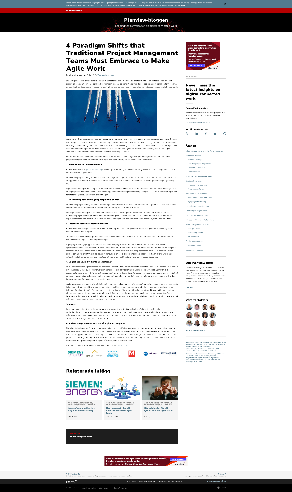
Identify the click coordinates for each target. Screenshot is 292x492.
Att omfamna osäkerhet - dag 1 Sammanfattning (82, 407)
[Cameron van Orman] (197, 318)
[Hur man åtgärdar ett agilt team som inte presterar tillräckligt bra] (122, 388)
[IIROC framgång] (94, 354)
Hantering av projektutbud (196, 211)
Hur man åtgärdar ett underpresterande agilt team (120, 408)
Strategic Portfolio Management (199, 176)
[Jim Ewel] (212, 326)
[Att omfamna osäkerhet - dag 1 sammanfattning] (84, 388)
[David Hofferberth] (197, 310)
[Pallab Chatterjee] (197, 326)
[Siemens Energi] (75, 354)
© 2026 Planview (72, 488)
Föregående (99, 475)
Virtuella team (193, 237)
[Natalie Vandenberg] (212, 310)
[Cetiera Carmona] (212, 318)
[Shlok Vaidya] (205, 310)
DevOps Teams (194, 229)
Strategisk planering (194, 181)
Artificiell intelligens (196, 160)
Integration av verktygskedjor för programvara (204, 151)
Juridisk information (89, 488)
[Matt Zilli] (189, 318)
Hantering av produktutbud (197, 215)
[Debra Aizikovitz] (189, 310)
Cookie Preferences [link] (120, 488)
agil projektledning (93, 169)
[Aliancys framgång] (150, 354)
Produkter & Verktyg (194, 241)
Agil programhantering (197, 202)
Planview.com (75, 10)
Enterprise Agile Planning (196, 193)
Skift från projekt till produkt (199, 164)
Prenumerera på (216, 481)
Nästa (204, 475)
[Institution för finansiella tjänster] (113, 354)
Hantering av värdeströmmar (197, 206)
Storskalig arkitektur (196, 189)
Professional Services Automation (200, 220)
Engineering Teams (195, 233)
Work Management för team (197, 225)
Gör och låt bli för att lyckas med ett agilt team (158, 407)
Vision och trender (193, 156)
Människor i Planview (194, 250)
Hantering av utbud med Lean (200, 197)
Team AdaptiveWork (107, 75)
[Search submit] (224, 77)
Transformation (194, 172)
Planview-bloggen (146, 20)
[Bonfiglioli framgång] (169, 354)
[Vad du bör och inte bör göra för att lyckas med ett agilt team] (160, 388)
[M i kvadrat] (131, 354)
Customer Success (193, 246)
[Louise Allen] (189, 326)
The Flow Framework (196, 168)
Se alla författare (194, 331)
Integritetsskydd (104, 488)
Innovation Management (197, 185)
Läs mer (191, 287)
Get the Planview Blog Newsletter (198, 122)
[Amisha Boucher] (205, 318)
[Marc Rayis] (205, 326)
